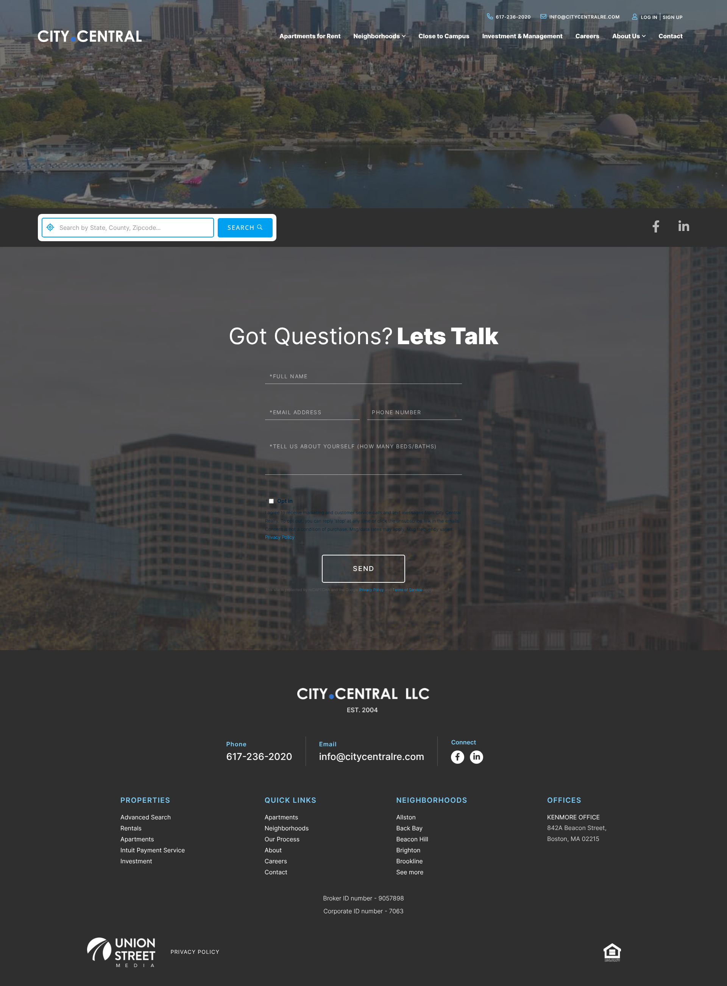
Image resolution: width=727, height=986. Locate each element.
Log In (649, 17)
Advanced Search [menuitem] (145, 817)
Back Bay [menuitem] (409, 828)
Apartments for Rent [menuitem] (310, 36)
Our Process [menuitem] (282, 839)
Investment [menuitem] (136, 861)
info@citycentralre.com (584, 17)
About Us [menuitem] (626, 36)
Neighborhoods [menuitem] (377, 36)
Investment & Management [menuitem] (522, 36)
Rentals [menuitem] (131, 828)
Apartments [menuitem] (137, 839)
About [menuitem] (273, 850)
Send (363, 569)
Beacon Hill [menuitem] (412, 839)
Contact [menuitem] (670, 36)
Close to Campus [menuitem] (443, 36)
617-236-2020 (513, 17)
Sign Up (673, 17)
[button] (245, 227)
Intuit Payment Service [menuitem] (152, 850)
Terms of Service (408, 590)
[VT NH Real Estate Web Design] (121, 952)
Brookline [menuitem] (409, 861)
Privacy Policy (279, 537)
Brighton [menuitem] (408, 850)
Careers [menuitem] (587, 36)
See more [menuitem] (409, 872)
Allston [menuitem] (405, 817)
